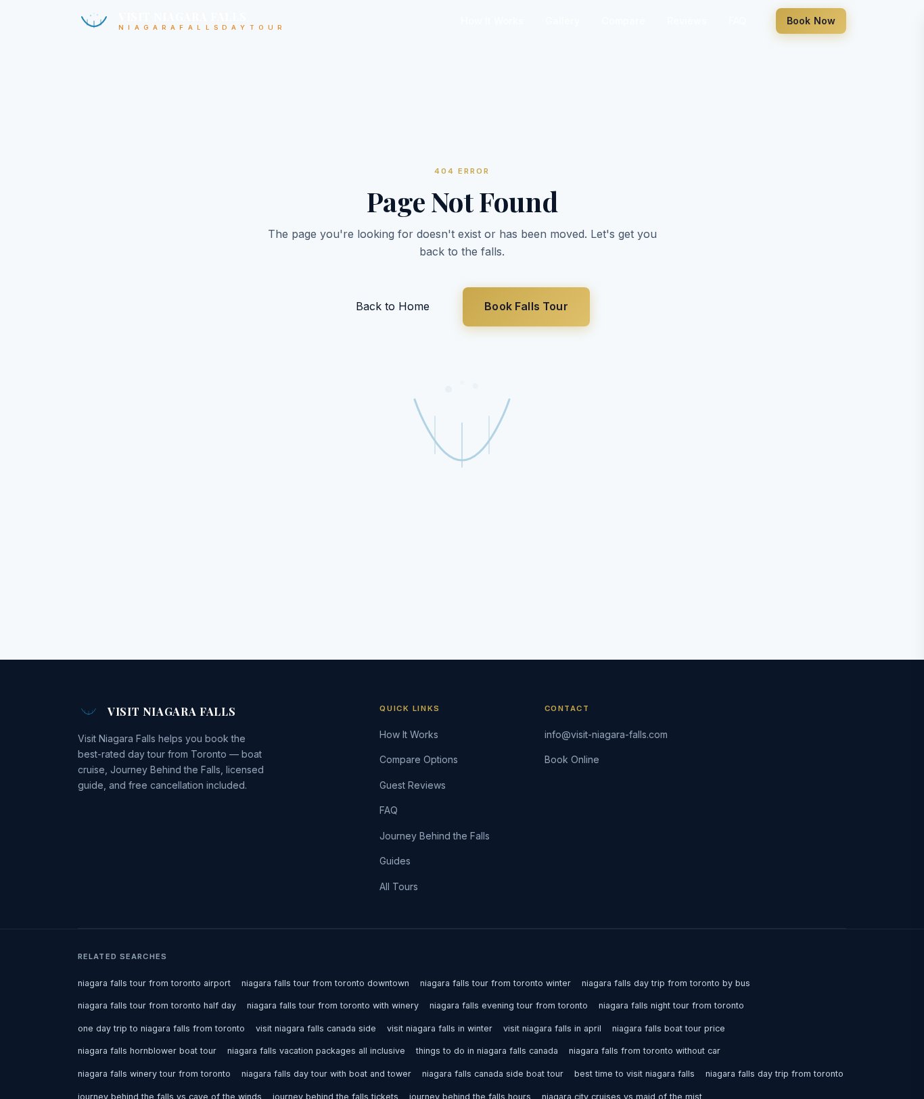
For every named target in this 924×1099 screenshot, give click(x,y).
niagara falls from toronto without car (644, 1051)
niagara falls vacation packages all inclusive (316, 1051)
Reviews (687, 20)
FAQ (737, 20)
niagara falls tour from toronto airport (154, 983)
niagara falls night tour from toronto (671, 1005)
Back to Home (394, 306)
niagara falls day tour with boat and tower (326, 1074)
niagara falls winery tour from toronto (154, 1074)
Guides (395, 860)
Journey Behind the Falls (434, 835)
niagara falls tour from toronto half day (157, 1005)
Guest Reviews (412, 785)
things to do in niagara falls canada (487, 1051)
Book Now (811, 20)
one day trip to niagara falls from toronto (161, 1028)
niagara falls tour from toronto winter (495, 983)
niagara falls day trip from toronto (775, 1074)
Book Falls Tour (526, 306)
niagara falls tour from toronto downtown (325, 983)
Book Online (572, 759)
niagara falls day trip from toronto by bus (666, 983)
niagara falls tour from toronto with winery (333, 1005)
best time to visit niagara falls (634, 1074)
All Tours (398, 886)
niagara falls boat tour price (668, 1028)
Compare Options (418, 759)
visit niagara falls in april (552, 1028)
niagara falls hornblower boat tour (147, 1051)
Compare (623, 20)
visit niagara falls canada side (316, 1028)
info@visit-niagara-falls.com (606, 734)
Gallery (562, 20)
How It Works (492, 20)
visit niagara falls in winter (439, 1028)
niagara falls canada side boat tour (492, 1074)
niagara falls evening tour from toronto (509, 1005)
